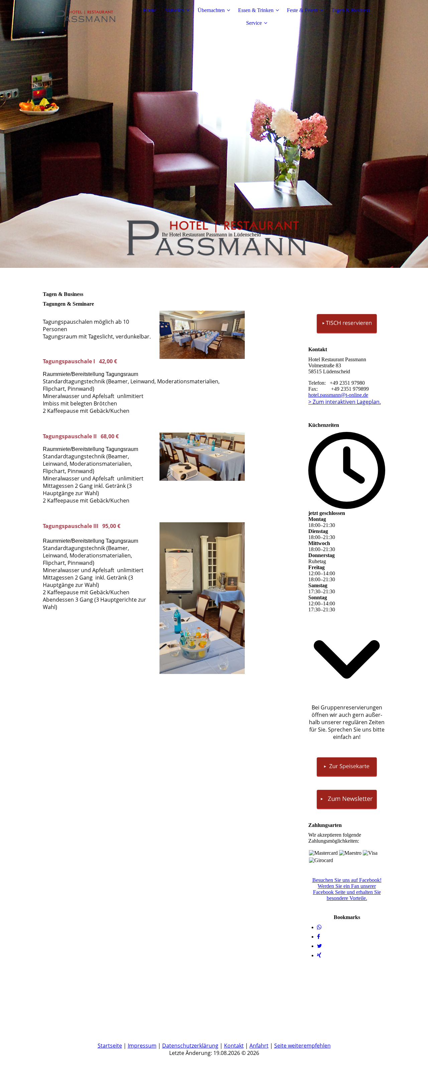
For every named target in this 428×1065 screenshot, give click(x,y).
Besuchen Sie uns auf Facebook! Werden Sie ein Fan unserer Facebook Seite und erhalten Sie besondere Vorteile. (347, 889)
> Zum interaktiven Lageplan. (344, 401)
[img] (84, 16)
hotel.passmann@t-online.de (338, 395)
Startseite (110, 1045)
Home (149, 10)
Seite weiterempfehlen (302, 1045)
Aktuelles (174, 10)
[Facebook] (318, 936)
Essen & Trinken (256, 10)
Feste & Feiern (302, 10)
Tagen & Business (350, 10)
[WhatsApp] (319, 927)
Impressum (142, 1045)
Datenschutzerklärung (190, 1045)
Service (254, 23)
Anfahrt (259, 1045)
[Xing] (319, 955)
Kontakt (234, 1045)
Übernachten (211, 10)
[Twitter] (319, 946)
